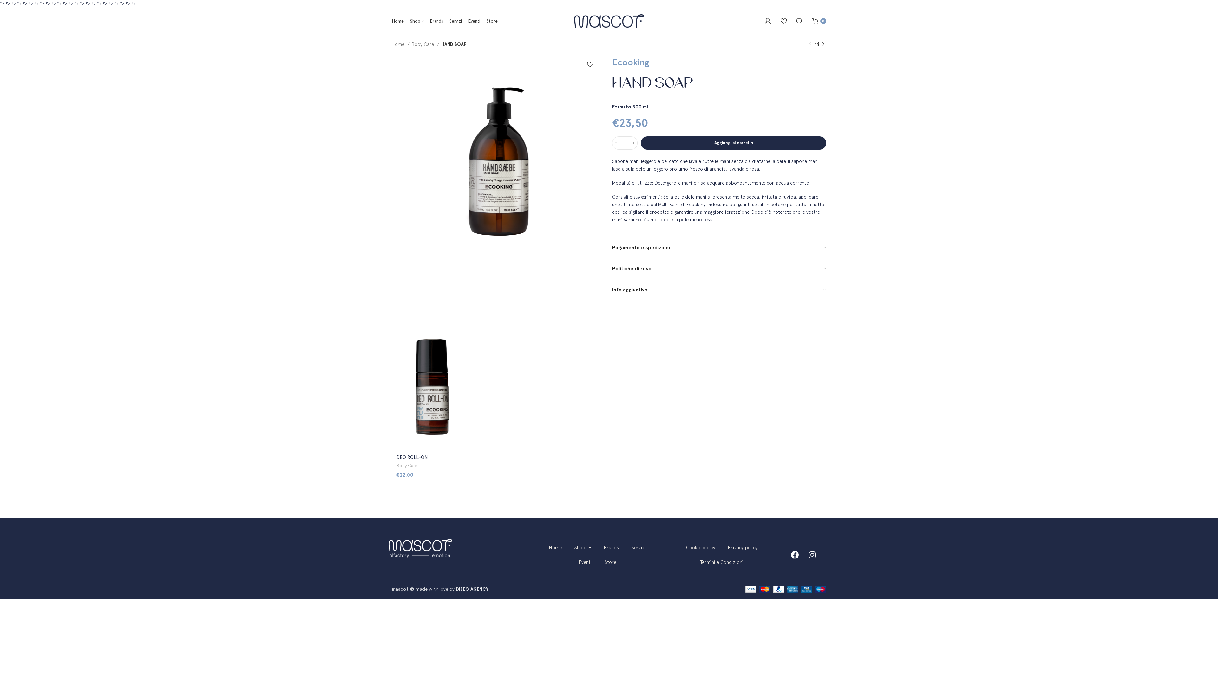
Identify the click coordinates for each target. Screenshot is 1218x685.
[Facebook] (795, 555)
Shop (579, 547)
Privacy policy (743, 547)
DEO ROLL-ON (412, 457)
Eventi (585, 562)
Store (610, 562)
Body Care (423, 44)
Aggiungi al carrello (733, 142)
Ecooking (630, 62)
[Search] (799, 21)
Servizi (639, 547)
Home (399, 44)
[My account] (768, 21)
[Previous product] (810, 44)
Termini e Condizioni (721, 562)
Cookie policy (700, 547)
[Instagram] (812, 555)
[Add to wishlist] (590, 64)
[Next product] (823, 44)
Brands (611, 547)
